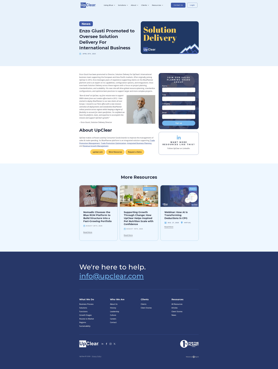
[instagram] (110, 344)
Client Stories (146, 308)
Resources (156, 5)
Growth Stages (85, 315)
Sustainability (84, 326)
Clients (144, 5)
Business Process (86, 304)
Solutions (122, 5)
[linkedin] (102, 344)
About (133, 5)
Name (165, 86)
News (173, 315)
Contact (113, 322)
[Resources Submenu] (163, 5)
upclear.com (98, 152)
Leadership (114, 311)
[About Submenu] (138, 5)
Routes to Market (86, 319)
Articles (174, 308)
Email (165, 112)
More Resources (115, 152)
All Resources (176, 304)
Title (164, 95)
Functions (83, 311)
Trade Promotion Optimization (113, 143)
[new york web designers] (192, 357)
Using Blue (108, 5)
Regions (82, 322)
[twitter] (114, 344)
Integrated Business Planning (139, 143)
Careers (113, 319)
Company (166, 104)
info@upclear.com (111, 276)
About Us (113, 304)
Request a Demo (135, 152)
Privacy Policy (96, 356)
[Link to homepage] (88, 5)
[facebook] (106, 344)
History (113, 308)
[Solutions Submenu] (127, 5)
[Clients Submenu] (148, 5)
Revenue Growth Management (95, 146)
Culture (113, 315)
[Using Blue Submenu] (115, 5)
